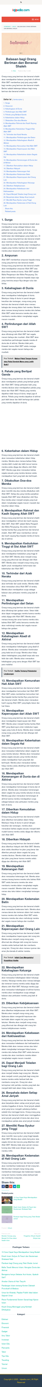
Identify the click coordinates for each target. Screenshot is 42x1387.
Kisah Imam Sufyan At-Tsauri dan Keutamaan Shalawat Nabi (24, 1208)
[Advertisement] (21, 427)
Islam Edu (6, 1343)
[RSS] (21, 2)
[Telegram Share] (14, 1186)
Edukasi (5, 1319)
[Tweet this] (7, 1186)
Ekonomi (5, 1323)
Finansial (5, 1327)
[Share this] (3, 1186)
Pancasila (5, 1347)
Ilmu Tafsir (6, 1335)
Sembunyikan (18, 99)
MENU (37, 19)
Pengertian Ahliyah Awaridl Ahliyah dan (32, 1235)
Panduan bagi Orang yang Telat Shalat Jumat (26, 1217)
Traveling (5, 1360)
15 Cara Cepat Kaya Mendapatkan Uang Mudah (25, 1198)
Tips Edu (5, 1356)
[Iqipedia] (21, 9)
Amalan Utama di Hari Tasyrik (14, 1281)
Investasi (5, 1339)
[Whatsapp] (18, 1186)
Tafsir (4, 1351)
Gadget (4, 1331)
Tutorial (4, 1364)
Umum (10, 1228)
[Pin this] (10, 1186)
